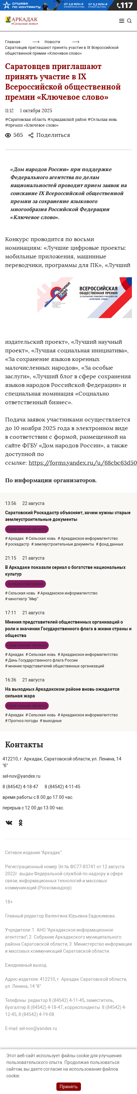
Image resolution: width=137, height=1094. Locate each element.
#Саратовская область (25, 119)
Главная (12, 42)
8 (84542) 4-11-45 (62, 786)
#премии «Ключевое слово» (32, 125)
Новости (52, 42)
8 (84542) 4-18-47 (20, 786)
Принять (69, 1086)
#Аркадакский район (66, 119)
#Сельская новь (102, 119)
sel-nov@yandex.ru (21, 776)
